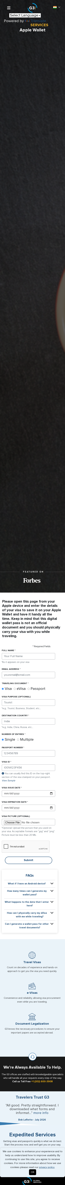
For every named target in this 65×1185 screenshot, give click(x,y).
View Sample (8, 780)
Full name (8, 650)
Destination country (15, 715)
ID (6, 762)
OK (32, 1172)
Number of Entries (13, 734)
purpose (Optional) (16, 697)
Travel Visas (32, 962)
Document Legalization (32, 1023)
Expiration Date (14, 802)
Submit (28, 860)
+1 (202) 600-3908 (42, 1081)
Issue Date (11, 788)
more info (40, 1113)
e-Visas (32, 992)
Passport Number (12, 747)
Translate (38, 21)
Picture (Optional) (16, 816)
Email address (10, 669)
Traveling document (14, 683)
